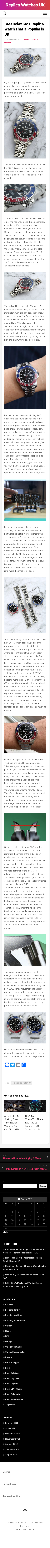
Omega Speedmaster (15, 1352)
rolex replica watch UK (21, 1083)
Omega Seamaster (13, 1347)
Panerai (8, 1357)
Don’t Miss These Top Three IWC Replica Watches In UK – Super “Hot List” (34, 1123)
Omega (8, 1341)
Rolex (26, 39)
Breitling (9, 1305)
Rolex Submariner (13, 1394)
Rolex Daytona (11, 1383)
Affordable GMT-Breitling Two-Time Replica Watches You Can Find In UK (12, 1123)
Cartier (8, 1326)
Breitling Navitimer (14, 1315)
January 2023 (11, 1428)
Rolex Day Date (12, 1378)
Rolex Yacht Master (14, 1399)
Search (6, 1182)
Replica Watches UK (25, 5)
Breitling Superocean (15, 1320)
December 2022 (12, 1433)
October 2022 (11, 1444)
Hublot (8, 1331)
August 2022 (11, 1455)
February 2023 (11, 1423)
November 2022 (12, 1439)
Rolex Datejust (12, 1373)
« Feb (5, 1232)
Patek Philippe (12, 1362)
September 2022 (12, 1449)
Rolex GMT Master (13, 1389)
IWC (7, 1336)
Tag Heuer (10, 1405)
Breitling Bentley (12, 1310)
